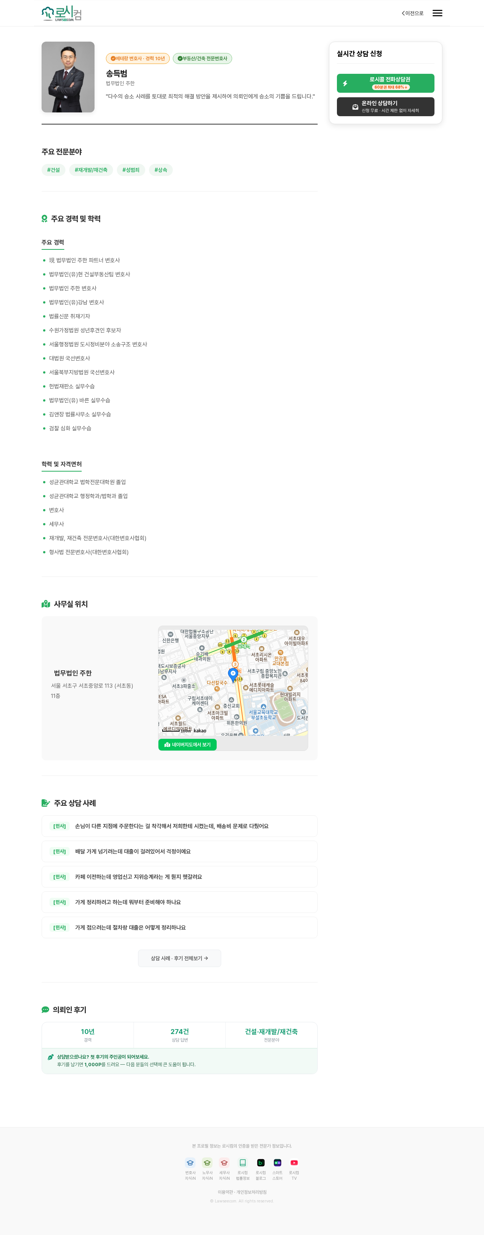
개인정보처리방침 (251, 1192)
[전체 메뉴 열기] (437, 13)
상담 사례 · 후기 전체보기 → (179, 958)
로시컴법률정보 (243, 1175)
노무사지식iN (207, 1175)
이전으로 (414, 13)
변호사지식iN (190, 1175)
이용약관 (225, 1192)
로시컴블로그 (261, 1175)
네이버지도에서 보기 (191, 745)
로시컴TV (294, 1175)
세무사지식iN (224, 1175)
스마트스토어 (277, 1175)
